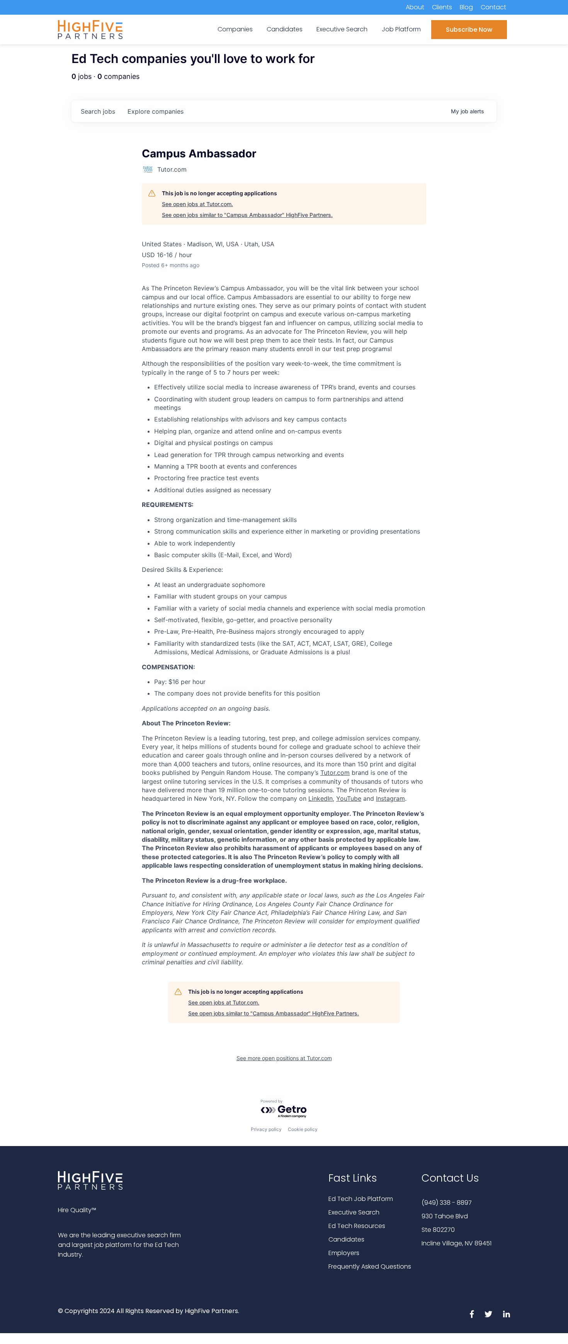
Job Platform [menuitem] (401, 29)
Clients (442, 7)
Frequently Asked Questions (369, 1266)
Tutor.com (335, 772)
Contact (493, 7)
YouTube (348, 798)
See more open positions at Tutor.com (284, 1058)
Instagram (390, 798)
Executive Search (353, 1212)
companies (156, 111)
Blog (466, 7)
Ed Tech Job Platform (360, 1198)
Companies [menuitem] (235, 29)
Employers (343, 1252)
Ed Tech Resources (356, 1225)
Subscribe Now (469, 29)
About (415, 7)
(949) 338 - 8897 (447, 1202)
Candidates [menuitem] (285, 29)
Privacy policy (266, 1129)
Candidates (346, 1239)
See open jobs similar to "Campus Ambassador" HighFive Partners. (247, 214)
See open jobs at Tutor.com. (197, 204)
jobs (98, 111)
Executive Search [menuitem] (341, 29)
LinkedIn (320, 798)
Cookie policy (303, 1129)
